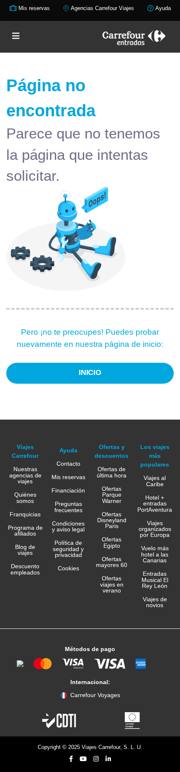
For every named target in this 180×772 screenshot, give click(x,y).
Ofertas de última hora (111, 472)
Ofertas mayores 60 (111, 562)
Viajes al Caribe (155, 481)
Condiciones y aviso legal (68, 527)
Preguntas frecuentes (68, 507)
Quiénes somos (25, 498)
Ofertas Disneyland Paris (111, 520)
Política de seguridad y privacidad (68, 549)
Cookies (68, 568)
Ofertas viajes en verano (111, 584)
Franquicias (25, 514)
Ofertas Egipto (111, 542)
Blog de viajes (25, 550)
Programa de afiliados (25, 531)
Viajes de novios (155, 602)
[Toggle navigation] (16, 36)
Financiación (68, 490)
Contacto (68, 464)
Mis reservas (68, 477)
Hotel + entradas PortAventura (154, 504)
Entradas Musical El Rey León (154, 580)
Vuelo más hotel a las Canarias (155, 554)
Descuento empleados (25, 569)
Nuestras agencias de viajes (25, 475)
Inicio (90, 372)
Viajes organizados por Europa (155, 529)
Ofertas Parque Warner (111, 495)
